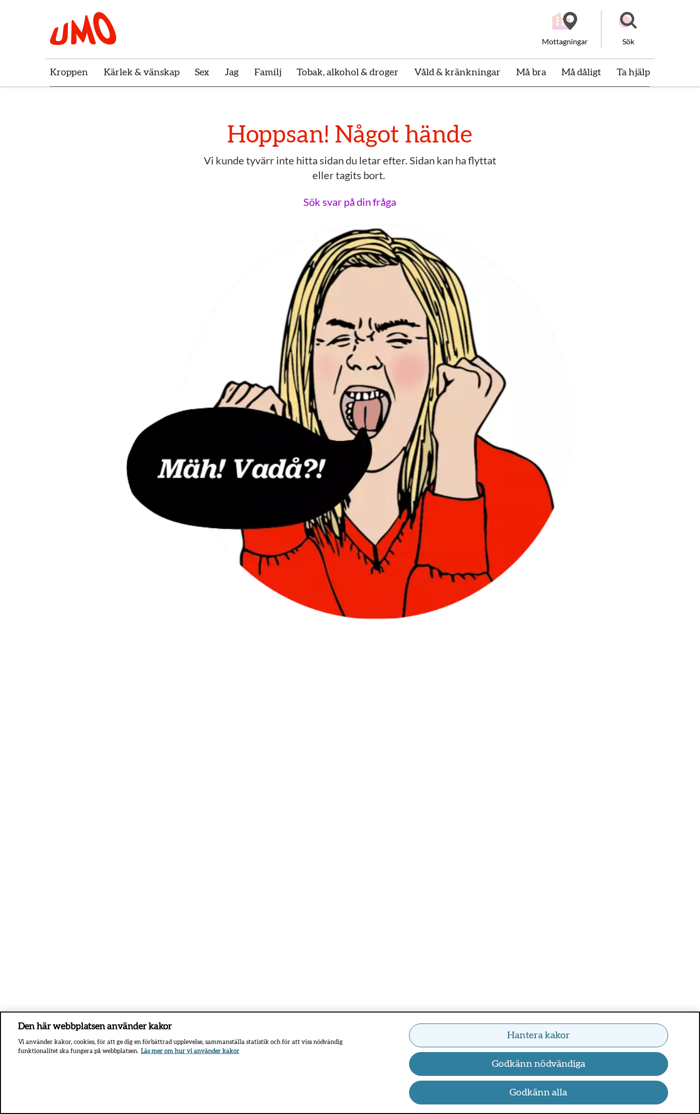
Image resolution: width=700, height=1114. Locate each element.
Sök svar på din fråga (349, 201)
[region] (350, 1063)
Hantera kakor (538, 1035)
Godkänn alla (538, 1092)
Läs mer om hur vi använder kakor (190, 1051)
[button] (628, 29)
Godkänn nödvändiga (538, 1064)
